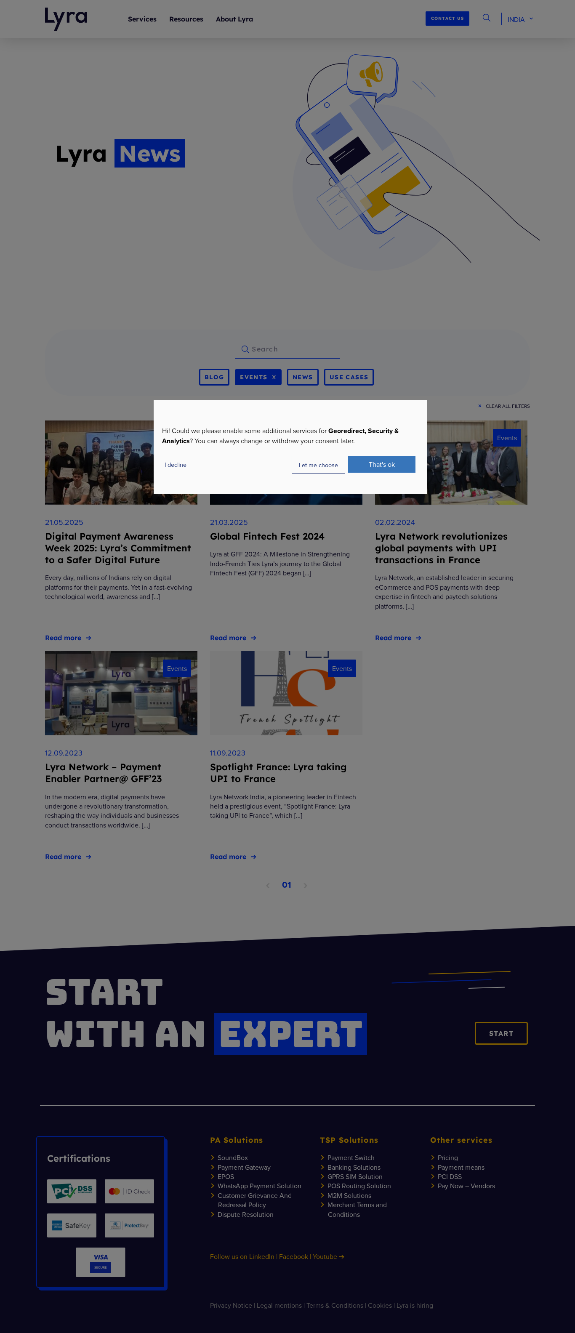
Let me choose (318, 464)
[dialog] (290, 447)
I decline (175, 464)
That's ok (382, 464)
